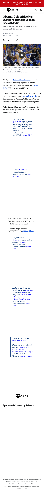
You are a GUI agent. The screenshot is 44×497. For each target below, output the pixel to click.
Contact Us (35, 486)
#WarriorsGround (19, 340)
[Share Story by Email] (12, 40)
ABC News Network (8, 479)
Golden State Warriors (22, 79)
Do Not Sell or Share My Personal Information (17, 486)
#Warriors (16, 296)
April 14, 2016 (26, 135)
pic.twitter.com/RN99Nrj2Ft (23, 351)
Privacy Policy (19, 479)
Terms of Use (30, 484)
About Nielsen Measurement (17, 484)
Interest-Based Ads (31, 482)
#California (26, 294)
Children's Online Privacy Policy (15, 482)
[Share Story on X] (8, 40)
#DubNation (23, 169)
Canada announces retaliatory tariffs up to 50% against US (22, 3)
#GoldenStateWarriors (21, 299)
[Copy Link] (17, 40)
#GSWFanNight (18, 349)
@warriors (16, 239)
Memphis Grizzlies (30, 96)
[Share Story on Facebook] (3, 40)
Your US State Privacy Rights (32, 479)
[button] (4, 9)
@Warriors (16, 121)
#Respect (22, 242)
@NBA (22, 292)
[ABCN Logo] (12, 10)
